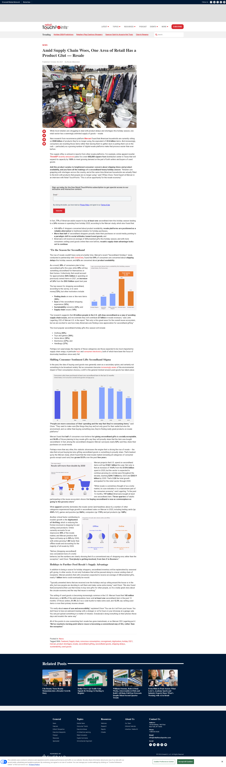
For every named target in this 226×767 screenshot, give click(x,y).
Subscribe (177, 27)
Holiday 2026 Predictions (63, 35)
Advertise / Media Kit (131, 729)
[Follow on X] (217, 2)
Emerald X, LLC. (166, 754)
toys (78, 351)
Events (153, 27)
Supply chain (74, 641)
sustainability (55, 647)
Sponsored (56, 741)
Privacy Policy (34, 764)
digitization (116, 641)
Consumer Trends (82, 726)
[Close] (222, 761)
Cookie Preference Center (164, 761)
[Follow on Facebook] (211, 2)
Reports (103, 729)
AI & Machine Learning (84, 732)
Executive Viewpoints (59, 732)
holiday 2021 (127, 641)
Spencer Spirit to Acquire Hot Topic (119, 35)
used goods (66, 647)
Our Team (128, 723)
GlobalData (79, 258)
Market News (81, 723)
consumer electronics (93, 351)
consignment (106, 641)
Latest (104, 27)
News (45, 45)
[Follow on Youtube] (224, 2)
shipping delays (118, 644)
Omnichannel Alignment (84, 741)
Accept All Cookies (185, 761)
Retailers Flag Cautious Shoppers (89, 35)
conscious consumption (90, 641)
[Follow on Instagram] (221, 2)
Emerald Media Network (11, 2)
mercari (53, 644)
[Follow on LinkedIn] (214, 2)
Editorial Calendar (130, 726)
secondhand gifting (87, 644)
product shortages (64, 644)
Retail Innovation (82, 735)
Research (104, 726)
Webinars (104, 723)
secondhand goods (103, 644)
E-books (103, 732)
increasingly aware (108, 367)
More (164, 27)
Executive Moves (82, 729)
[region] (113, 762)
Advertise (26, 2)
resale (75, 644)
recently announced (62, 157)
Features (55, 726)
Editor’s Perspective (58, 729)
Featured (64, 641)
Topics (116, 27)
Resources (129, 27)
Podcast (143, 27)
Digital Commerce (82, 738)
